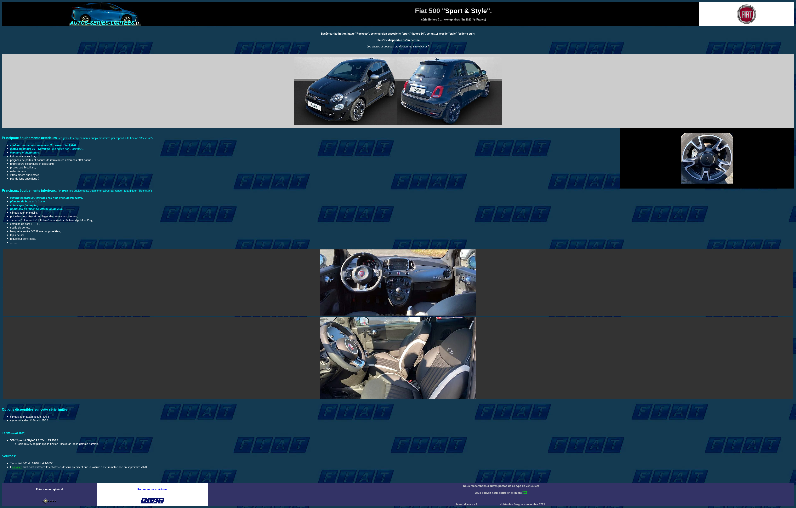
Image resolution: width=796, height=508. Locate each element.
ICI (524, 492)
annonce (17, 467)
